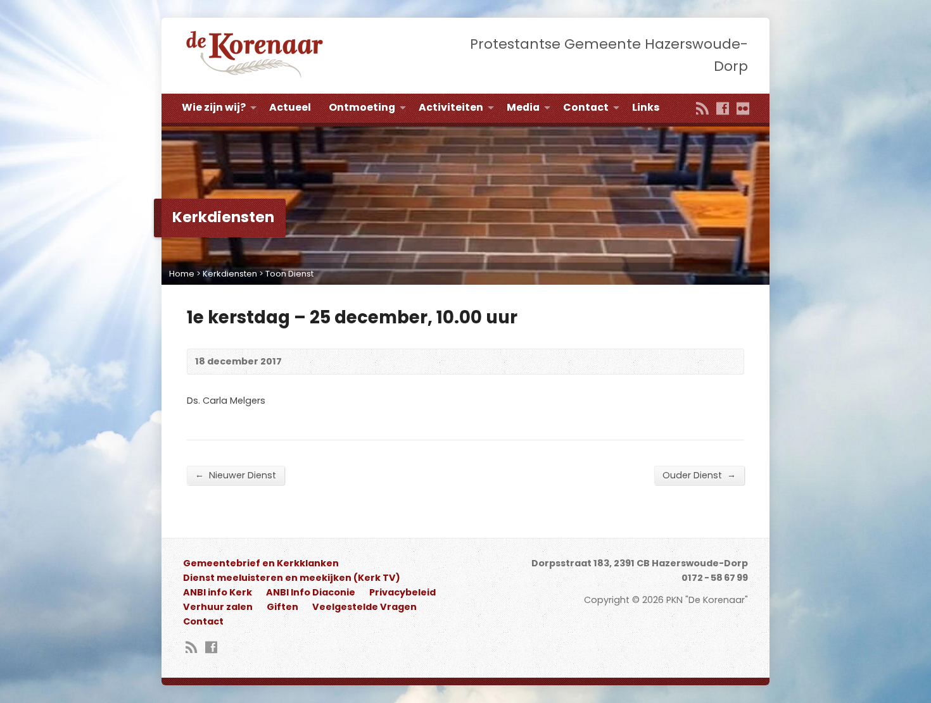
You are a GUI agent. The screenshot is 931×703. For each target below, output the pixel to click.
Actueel (290, 107)
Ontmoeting (362, 107)
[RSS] (702, 109)
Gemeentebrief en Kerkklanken (261, 563)
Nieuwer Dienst (235, 475)
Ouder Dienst (699, 475)
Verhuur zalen (218, 606)
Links (645, 107)
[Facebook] (722, 109)
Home (181, 274)
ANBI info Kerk (217, 592)
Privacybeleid (402, 592)
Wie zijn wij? (214, 107)
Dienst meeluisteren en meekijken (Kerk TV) (291, 577)
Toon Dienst (289, 274)
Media (523, 107)
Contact (586, 107)
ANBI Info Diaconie (310, 592)
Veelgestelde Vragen (364, 606)
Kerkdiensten (230, 274)
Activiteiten (451, 107)
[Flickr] (743, 109)
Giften (282, 606)
